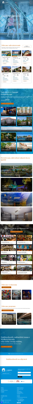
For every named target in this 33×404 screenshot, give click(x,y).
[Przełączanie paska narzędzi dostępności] (2, 402)
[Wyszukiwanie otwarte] (17, 2)
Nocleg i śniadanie (19, 392)
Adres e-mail (19, 371)
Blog (1, 399)
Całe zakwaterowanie (20, 389)
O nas (1, 398)
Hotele (18, 390)
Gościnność (2, 392)
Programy (2, 389)
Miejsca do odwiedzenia (4, 390)
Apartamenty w (19, 391)
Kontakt (2, 397)
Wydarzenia (2, 391)
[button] (11, 2)
